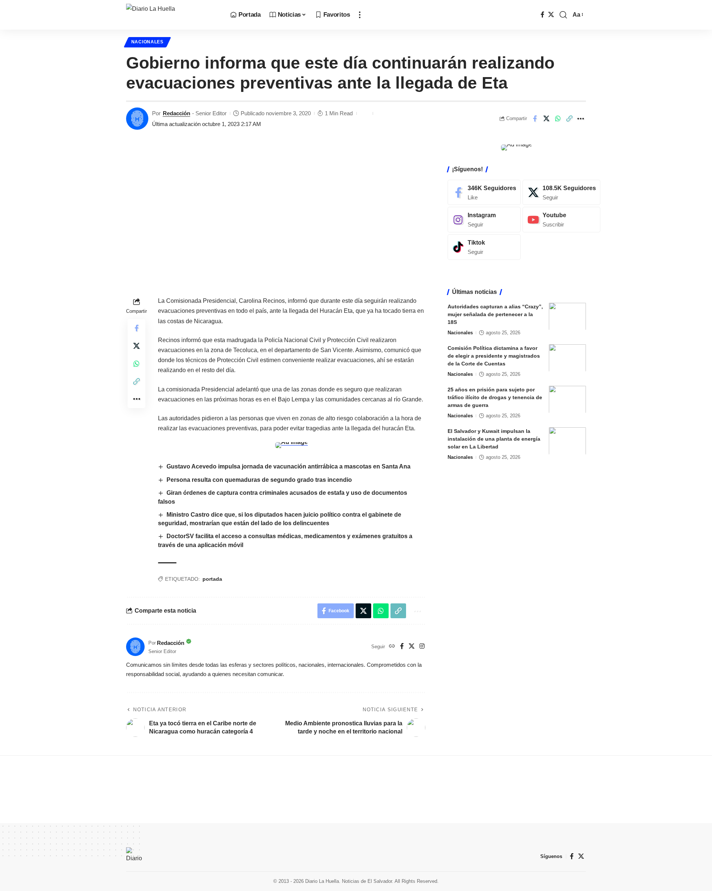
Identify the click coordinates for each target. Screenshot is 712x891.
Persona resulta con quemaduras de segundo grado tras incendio (259, 480)
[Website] (392, 646)
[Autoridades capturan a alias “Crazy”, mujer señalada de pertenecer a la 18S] (567, 316)
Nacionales (147, 42)
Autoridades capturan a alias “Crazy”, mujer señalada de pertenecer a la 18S (495, 314)
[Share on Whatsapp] (558, 119)
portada (212, 579)
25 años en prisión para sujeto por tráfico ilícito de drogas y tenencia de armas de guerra (495, 397)
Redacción (176, 113)
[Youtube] (561, 219)
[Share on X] (546, 119)
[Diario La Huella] (172, 15)
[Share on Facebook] (535, 119)
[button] (360, 15)
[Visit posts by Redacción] (137, 118)
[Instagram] (422, 646)
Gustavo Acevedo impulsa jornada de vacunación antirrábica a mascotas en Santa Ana (289, 466)
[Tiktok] (484, 247)
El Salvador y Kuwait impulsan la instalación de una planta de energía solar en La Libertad (494, 438)
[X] (551, 15)
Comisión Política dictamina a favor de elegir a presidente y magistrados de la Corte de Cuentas (494, 355)
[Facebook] (542, 15)
